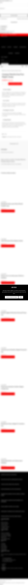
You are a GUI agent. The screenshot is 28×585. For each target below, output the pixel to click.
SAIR (21, 297)
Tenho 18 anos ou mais (11, 297)
